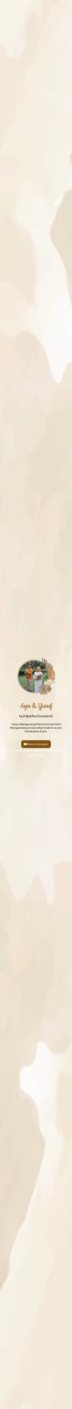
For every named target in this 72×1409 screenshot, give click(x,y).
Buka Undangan (37, 744)
